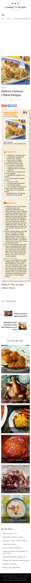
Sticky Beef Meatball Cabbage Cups (14, 557)
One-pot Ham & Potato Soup (15, 520)
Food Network (11, 301)
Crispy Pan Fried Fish (9, 544)
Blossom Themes (8, 580)
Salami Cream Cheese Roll (11, 567)
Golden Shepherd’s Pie (15, 430)
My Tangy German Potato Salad (15, 490)
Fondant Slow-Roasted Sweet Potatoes (16, 560)
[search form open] (18, 3)
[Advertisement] (15, 40)
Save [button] (24, 113)
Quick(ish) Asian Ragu (10, 564)
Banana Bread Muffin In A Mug (13, 537)
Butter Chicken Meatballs (15, 370)
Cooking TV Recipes (15, 7)
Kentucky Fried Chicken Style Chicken (16, 400)
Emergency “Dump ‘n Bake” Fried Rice (15, 541)
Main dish (3, 87)
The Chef (3, 100)
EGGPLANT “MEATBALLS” (15, 460)
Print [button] (26, 113)
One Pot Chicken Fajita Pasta (12, 548)
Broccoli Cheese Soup (10, 533)
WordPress (24, 580)
